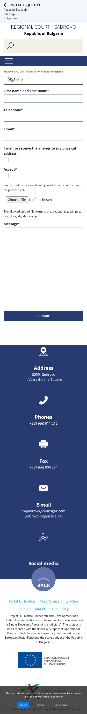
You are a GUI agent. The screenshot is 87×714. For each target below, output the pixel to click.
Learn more (61, 704)
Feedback (46, 71)
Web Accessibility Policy (59, 601)
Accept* (10, 169)
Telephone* (13, 110)
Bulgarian (10, 18)
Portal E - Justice (24, 5)
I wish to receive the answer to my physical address (40, 151)
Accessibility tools (15, 10)
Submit (43, 316)
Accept (23, 704)
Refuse (41, 704)
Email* (9, 129)
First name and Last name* (26, 90)
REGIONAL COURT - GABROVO (21, 71)
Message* (12, 224)
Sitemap (9, 14)
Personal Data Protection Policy (44, 608)
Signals (59, 71)
